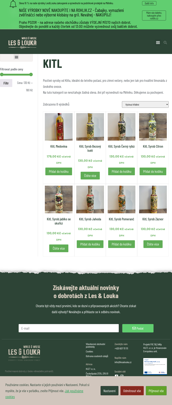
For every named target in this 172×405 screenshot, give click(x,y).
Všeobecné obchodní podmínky (95, 345)
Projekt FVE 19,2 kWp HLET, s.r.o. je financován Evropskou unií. (154, 348)
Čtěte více (90, 175)
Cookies (89, 351)
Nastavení (109, 391)
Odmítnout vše (132, 391)
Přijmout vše (156, 391)
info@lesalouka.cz (123, 362)
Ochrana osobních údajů (97, 356)
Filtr (6, 83)
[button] (158, 42)
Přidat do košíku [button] (59, 171)
